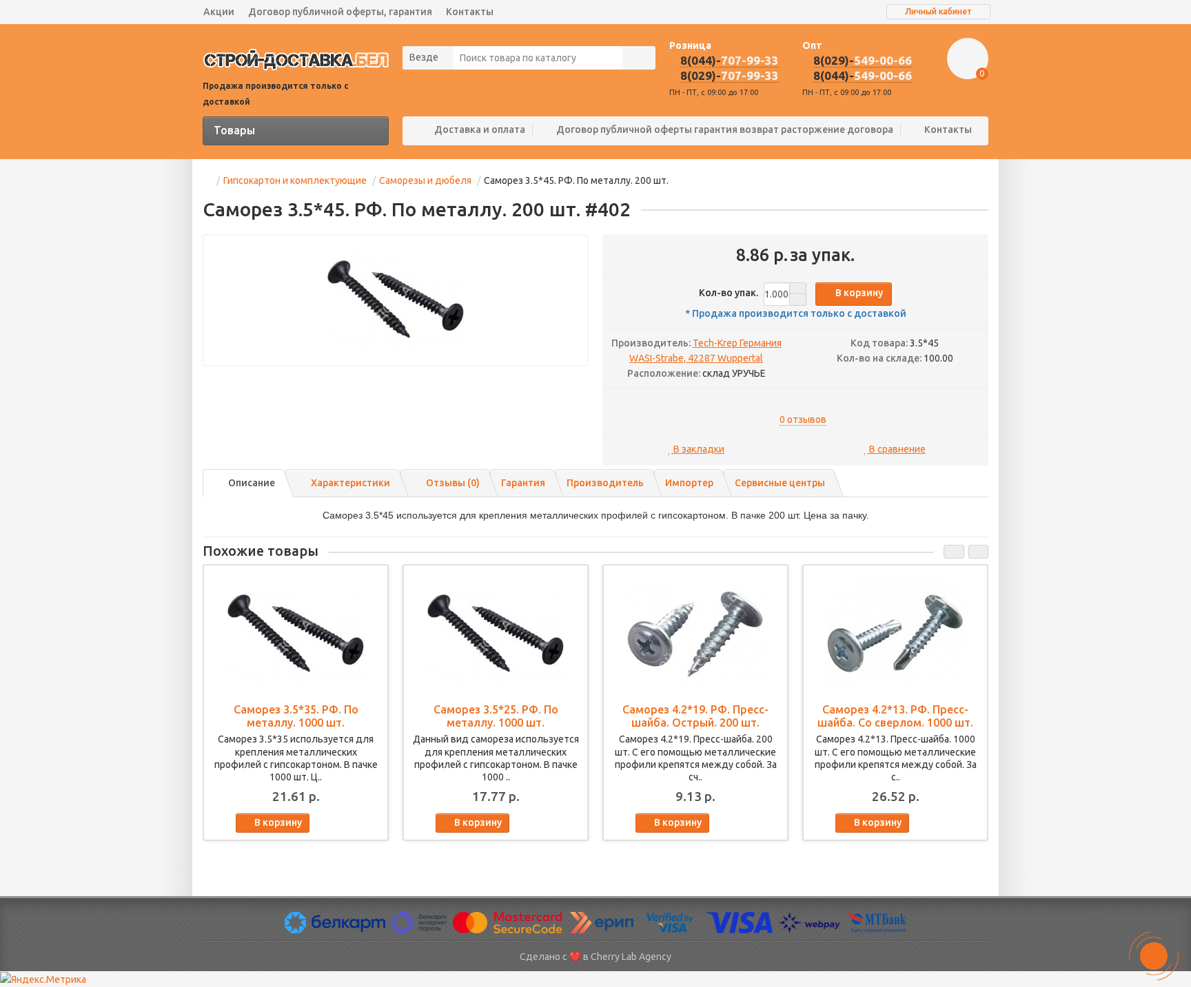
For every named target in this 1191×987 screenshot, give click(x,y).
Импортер (689, 482)
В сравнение (896, 449)
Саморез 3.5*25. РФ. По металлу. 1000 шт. (496, 715)
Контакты (469, 11)
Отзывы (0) (453, 482)
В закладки (697, 449)
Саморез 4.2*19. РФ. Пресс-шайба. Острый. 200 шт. (695, 715)
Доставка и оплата (479, 129)
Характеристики (350, 482)
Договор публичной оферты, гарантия (340, 11)
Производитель (605, 482)
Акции (218, 11)
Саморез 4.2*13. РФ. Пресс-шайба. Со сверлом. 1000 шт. (895, 715)
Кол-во (728, 292)
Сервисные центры (780, 482)
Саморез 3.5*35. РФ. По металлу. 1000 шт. (296, 715)
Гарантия (523, 482)
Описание (251, 482)
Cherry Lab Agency (631, 956)
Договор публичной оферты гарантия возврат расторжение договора (724, 129)
